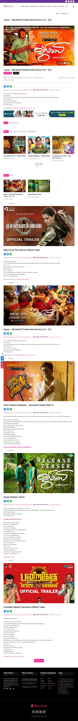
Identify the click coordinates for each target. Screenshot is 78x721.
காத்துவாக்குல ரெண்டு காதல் (66, 680)
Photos (49, 6)
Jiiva (11, 131)
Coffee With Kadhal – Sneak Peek (62, 156)
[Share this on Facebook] (5, 86)
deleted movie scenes (14, 122)
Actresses (42, 683)
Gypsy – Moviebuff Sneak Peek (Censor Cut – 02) (22, 108)
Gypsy (11, 175)
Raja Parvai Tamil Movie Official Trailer (19, 279)
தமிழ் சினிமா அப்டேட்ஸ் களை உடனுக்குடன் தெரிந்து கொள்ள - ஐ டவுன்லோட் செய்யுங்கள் (32, 90)
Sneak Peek (8, 73)
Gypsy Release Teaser (35, 194)
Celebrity (42, 681)
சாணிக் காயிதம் (63, 686)
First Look (61, 6)
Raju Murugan (22, 131)
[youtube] (2, 363)
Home (22, 6)
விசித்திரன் (62, 683)
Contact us (64, 13)
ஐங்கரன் (69, 683)
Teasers (50, 681)
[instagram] (2, 366)
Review (49, 678)
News (27, 6)
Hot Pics (42, 688)
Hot (66, 6)
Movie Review (34, 6)
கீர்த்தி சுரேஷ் (62, 689)
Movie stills (50, 683)
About (57, 13)
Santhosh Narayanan (31, 131)
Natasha (15, 131)
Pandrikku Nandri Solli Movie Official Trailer (14, 656)
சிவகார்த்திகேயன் (64, 692)
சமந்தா (71, 686)
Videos (55, 6)
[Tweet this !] (8, 86)
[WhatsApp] (11, 86)
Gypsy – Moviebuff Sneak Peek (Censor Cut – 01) (22, 355)
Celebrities (42, 6)
